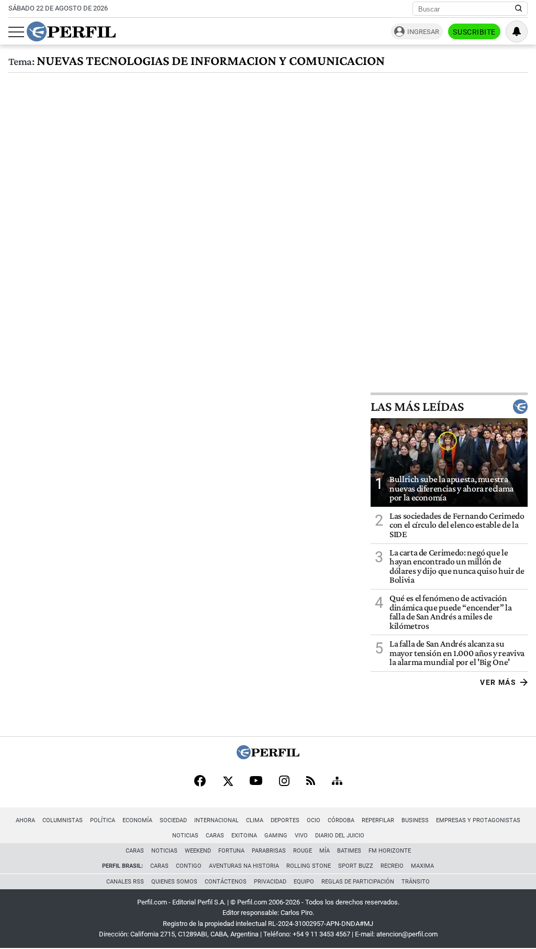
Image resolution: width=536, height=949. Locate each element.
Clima (254, 820)
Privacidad (270, 881)
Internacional (216, 820)
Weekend (198, 850)
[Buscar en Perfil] (518, 9)
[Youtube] (256, 781)
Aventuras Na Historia (244, 866)
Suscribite (474, 32)
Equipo (304, 881)
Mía (324, 850)
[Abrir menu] (16, 32)
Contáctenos (226, 881)
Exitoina (244, 835)
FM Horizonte (389, 850)
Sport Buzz (355, 866)
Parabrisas (269, 850)
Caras (215, 835)
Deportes (285, 820)
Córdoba (341, 820)
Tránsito (415, 881)
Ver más (498, 682)
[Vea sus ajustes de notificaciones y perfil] (516, 31)
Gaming (275, 835)
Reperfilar (378, 820)
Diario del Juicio (339, 835)
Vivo (301, 835)
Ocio (313, 820)
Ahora (25, 820)
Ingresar (423, 32)
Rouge (302, 850)
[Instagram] (284, 782)
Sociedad (173, 820)
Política (102, 820)
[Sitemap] (337, 782)
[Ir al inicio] (71, 31)
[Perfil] (268, 756)
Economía (137, 820)
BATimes (349, 850)
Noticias (185, 835)
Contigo (189, 866)
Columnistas (62, 820)
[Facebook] (200, 782)
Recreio (392, 866)
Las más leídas (417, 406)
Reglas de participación (357, 881)
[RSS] (310, 781)
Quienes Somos (174, 881)
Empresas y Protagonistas (478, 820)
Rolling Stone (308, 866)
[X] (227, 782)
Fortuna (231, 850)
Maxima (422, 866)
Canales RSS (125, 881)
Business (415, 820)
